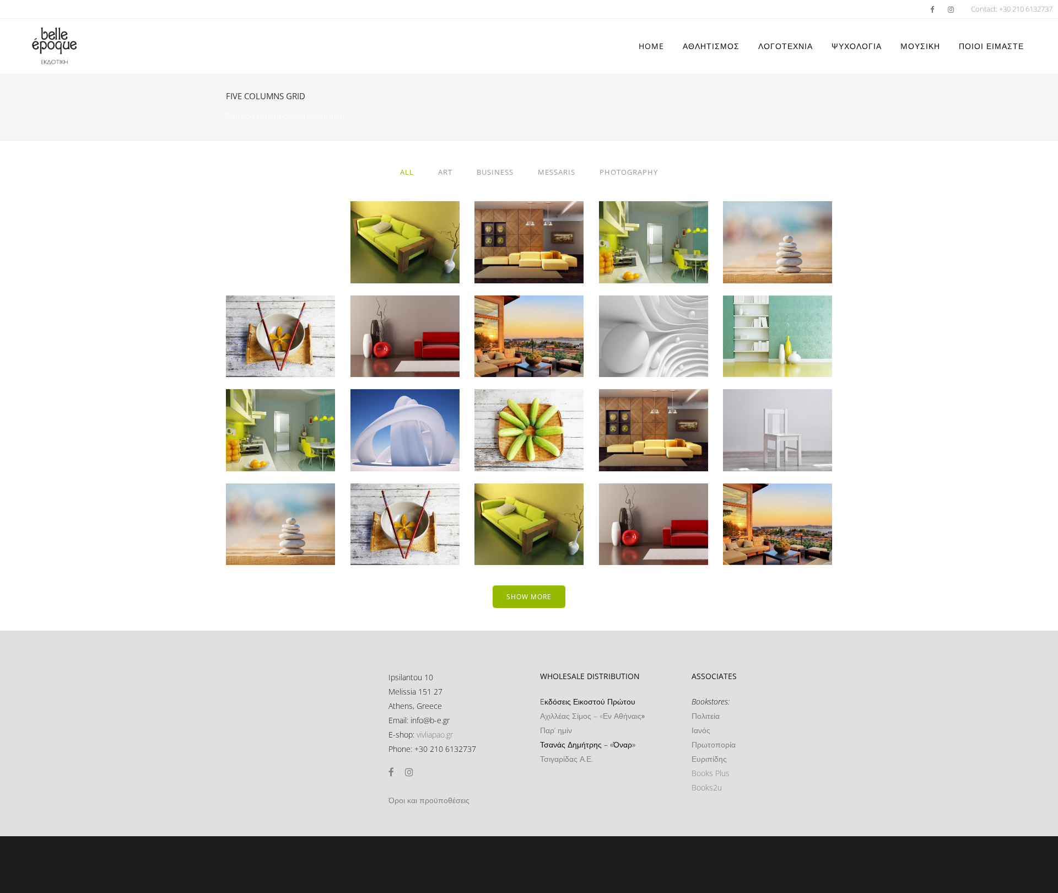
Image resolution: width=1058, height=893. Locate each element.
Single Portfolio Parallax (405, 497)
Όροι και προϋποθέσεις (428, 800)
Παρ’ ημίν (556, 730)
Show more (529, 596)
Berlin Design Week (529, 214)
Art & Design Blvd (404, 309)
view (428, 263)
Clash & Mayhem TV (529, 402)
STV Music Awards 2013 (280, 402)
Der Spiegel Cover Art (281, 309)
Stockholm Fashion (405, 214)
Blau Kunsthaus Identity (777, 402)
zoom (383, 263)
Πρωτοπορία (714, 744)
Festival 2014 (529, 309)
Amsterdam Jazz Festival (653, 497)
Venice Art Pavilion (653, 214)
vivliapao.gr (435, 734)
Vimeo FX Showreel (778, 214)
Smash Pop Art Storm (653, 309)
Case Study (653, 402)
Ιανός (701, 730)
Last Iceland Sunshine (529, 497)
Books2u (707, 787)
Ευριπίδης (709, 759)
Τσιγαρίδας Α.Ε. (566, 759)
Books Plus (711, 773)
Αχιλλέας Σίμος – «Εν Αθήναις (590, 716)
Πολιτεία (706, 716)
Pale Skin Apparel (405, 402)
